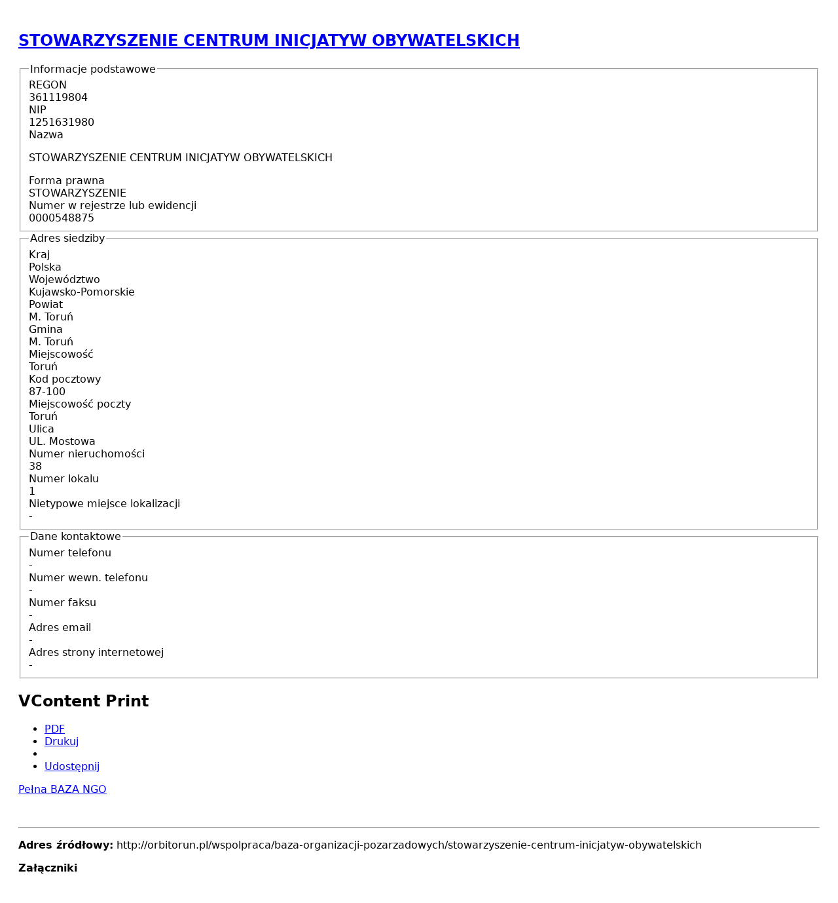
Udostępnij (72, 766)
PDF (55, 729)
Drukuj (62, 741)
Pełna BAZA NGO (62, 789)
